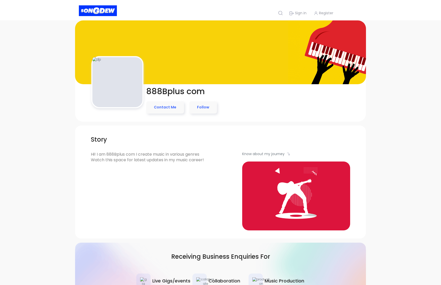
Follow (203, 107)
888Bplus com (175, 91)
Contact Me (165, 107)
